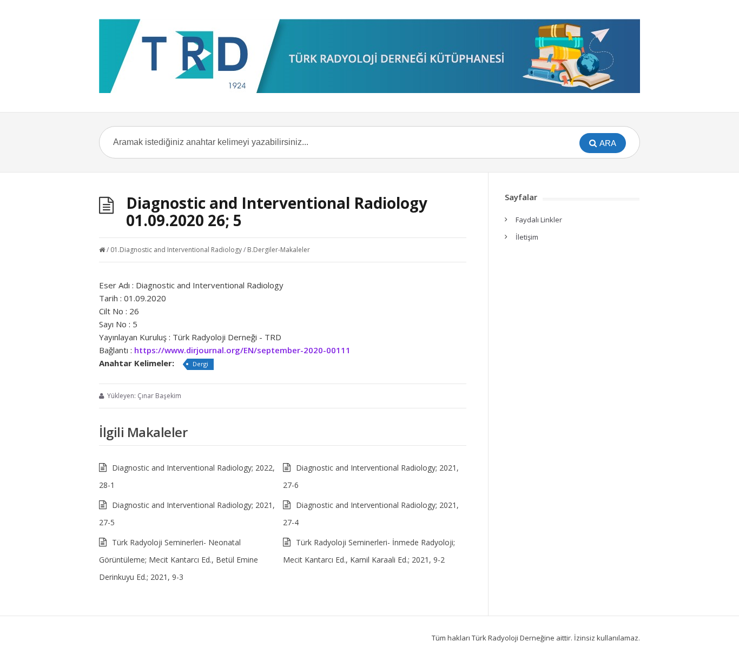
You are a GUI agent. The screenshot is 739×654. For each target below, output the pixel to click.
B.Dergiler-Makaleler (278, 249)
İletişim (527, 237)
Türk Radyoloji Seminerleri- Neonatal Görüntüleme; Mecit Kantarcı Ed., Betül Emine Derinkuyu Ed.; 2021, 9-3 (178, 559)
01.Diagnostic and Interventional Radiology (176, 249)
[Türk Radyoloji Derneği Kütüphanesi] (369, 56)
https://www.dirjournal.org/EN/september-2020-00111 (242, 350)
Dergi (200, 364)
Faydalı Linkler (539, 219)
